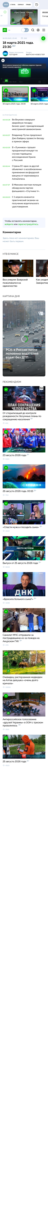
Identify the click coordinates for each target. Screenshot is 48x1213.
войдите (9, 224)
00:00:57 (6, 135)
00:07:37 (6, 185)
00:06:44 (6, 166)
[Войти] (38, 30)
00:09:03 (6, 197)
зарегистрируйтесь (28, 224)
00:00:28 (6, 120)
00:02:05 (6, 148)
